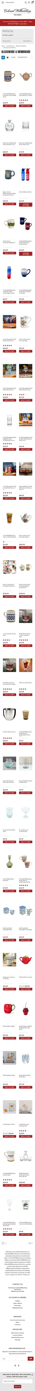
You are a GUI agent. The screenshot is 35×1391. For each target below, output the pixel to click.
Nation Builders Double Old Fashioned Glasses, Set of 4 (25, 488)
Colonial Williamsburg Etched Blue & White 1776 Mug (25, 291)
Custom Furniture (17, 1335)
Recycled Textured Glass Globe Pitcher (8, 781)
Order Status (17, 1305)
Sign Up (20, 1303)
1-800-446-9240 (9, 2)
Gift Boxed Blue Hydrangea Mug (7, 928)
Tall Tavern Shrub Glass (25, 682)
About (17, 1322)
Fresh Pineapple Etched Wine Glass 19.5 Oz (9, 388)
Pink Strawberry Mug (9, 1075)
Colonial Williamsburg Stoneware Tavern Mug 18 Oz (9, 95)
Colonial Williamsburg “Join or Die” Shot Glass (25, 1223)
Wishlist (17, 1301)
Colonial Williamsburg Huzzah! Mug (9, 1174)
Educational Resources (17, 1337)
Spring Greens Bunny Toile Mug (9, 977)
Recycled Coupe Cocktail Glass (23, 830)
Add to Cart (9, 106)
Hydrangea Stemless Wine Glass (25, 1075)
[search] (25, 2)
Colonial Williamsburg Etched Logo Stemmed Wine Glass (9, 1224)
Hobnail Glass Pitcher (9, 1124)
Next (30, 1243)
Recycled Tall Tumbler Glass (9, 830)
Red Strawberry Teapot (25, 977)
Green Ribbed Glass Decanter (8, 879)
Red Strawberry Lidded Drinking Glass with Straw (25, 1027)
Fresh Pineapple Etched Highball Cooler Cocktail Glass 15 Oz (9, 439)
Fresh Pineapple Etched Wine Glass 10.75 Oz (25, 388)
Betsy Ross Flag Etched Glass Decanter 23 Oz (9, 143)
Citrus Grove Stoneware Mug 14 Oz (9, 241)
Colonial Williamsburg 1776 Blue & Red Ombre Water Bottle (9, 291)
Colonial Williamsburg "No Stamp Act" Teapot (25, 94)
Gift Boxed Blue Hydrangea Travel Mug (25, 928)
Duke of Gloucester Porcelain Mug (24, 339)
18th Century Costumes (17, 1333)
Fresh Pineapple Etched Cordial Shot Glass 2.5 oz (9, 488)
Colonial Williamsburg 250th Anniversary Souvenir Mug (25, 242)
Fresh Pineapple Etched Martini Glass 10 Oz (9, 339)
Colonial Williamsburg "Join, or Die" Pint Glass (9, 536)
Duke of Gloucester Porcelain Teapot (24, 536)
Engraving (17, 1339)
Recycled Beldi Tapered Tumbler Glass (25, 781)
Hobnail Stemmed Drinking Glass (24, 1125)
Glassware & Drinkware (10, 47)
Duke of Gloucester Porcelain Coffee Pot (9, 585)
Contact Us (17, 1324)
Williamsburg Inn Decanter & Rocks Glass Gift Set (24, 1175)
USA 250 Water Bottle (25, 192)
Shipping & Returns (17, 1308)
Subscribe (17, 1386)
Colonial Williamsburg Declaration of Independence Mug (25, 880)
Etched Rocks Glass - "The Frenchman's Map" (25, 635)
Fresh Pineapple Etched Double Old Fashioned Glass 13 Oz (25, 439)
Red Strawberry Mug (8, 1026)
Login (14, 1303)
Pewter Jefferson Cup (9, 732)
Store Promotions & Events (17, 1320)
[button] (17, 41)
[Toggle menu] (2, 3)
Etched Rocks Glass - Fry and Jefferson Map (9, 683)
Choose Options (25, 204)
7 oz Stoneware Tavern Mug (9, 634)
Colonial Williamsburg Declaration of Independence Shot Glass (25, 733)
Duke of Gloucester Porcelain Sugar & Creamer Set (24, 586)
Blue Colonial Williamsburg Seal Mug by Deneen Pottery (9, 193)
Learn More (23, 23)
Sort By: (13, 57)
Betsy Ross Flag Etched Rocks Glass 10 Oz (25, 143)
